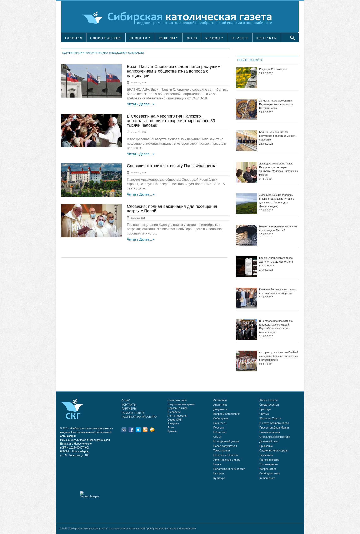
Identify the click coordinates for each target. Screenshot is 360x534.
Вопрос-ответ (267, 468)
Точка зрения (221, 450)
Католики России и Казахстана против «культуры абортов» (277, 291)
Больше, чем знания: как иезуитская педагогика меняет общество (277, 136)
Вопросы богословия (226, 413)
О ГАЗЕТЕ (240, 38)
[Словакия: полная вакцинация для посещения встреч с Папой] (91, 220)
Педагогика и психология (229, 468)
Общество (219, 432)
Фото (171, 427)
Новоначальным (269, 432)
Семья (217, 436)
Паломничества (269, 459)
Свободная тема (269, 473)
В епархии (174, 412)
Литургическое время (181, 404)
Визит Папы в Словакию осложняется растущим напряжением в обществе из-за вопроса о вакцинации (173, 71)
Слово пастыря (177, 400)
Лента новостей (177, 415)
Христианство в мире (226, 459)
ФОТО (191, 38)
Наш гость (219, 423)
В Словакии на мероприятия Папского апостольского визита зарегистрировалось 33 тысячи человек (171, 121)
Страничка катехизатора (274, 436)
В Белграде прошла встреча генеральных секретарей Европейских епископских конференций (276, 327)
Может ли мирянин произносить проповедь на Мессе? (278, 228)
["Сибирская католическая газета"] (179, 17)
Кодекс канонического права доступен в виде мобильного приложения (276, 262)
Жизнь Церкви (268, 400)
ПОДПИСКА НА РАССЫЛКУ (139, 416)
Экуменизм (266, 455)
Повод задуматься (225, 446)
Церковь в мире (178, 408)
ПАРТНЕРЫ (129, 408)
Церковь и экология (225, 455)
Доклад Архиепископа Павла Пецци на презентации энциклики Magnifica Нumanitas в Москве (278, 169)
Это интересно (268, 464)
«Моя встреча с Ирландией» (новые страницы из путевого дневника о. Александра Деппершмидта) (276, 201)
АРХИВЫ (212, 38)
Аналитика (220, 404)
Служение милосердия (273, 450)
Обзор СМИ (175, 419)
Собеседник (220, 418)
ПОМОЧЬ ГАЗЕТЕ (133, 412)
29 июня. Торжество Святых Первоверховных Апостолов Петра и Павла (276, 104)
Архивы (172, 431)
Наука (217, 464)
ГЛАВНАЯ (73, 38)
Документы (220, 409)
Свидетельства (269, 404)
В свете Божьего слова (274, 423)
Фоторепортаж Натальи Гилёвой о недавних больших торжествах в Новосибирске (278, 356)
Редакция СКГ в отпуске (273, 69)
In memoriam (267, 478)
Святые (264, 413)
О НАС (125, 400)
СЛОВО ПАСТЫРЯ (106, 38)
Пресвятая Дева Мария (274, 427)
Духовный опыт (269, 441)
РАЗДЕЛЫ (167, 38)
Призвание (266, 446)
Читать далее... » (141, 104)
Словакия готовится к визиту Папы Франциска (171, 165)
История (218, 473)
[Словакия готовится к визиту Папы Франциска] (91, 180)
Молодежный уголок (226, 441)
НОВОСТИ (138, 38)
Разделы (173, 423)
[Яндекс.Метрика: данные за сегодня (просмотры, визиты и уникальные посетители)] (89, 494)
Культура (219, 478)
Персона (218, 427)
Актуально (220, 400)
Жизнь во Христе (270, 418)
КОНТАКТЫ (266, 38)
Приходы (265, 409)
